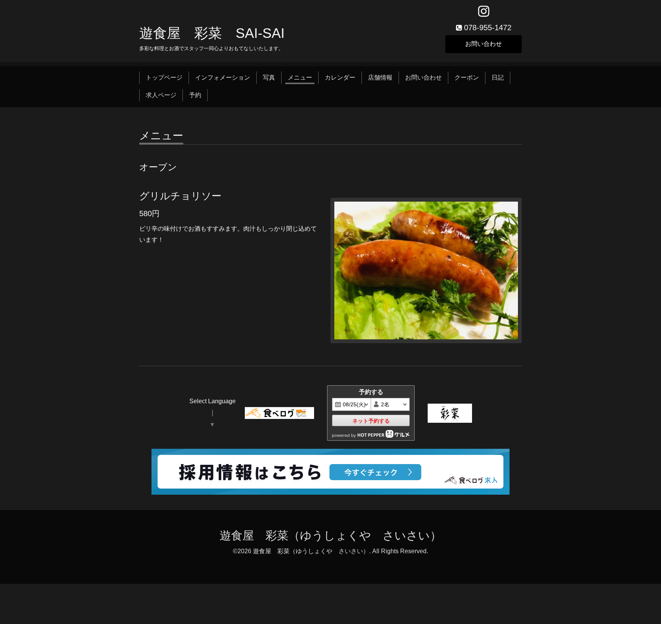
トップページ (164, 77)
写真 (269, 77)
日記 (498, 77)
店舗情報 (380, 77)
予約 (195, 95)
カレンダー (340, 77)
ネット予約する (371, 421)
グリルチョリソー (180, 196)
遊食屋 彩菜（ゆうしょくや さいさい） (330, 535)
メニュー (300, 77)
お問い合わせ (483, 44)
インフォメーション (222, 77)
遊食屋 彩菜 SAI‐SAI (212, 33)
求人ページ (161, 95)
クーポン (466, 77)
